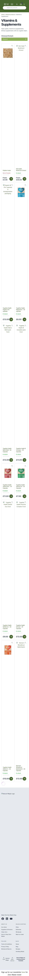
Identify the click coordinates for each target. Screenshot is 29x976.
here (23, 972)
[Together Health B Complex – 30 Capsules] (21, 325)
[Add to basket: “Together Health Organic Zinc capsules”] (11, 319)
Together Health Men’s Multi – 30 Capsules (7, 450)
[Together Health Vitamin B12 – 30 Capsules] (8, 466)
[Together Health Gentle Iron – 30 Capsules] (8, 502)
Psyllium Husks (7, 170)
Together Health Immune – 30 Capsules (20, 626)
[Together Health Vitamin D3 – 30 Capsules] (21, 466)
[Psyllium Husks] (8, 46)
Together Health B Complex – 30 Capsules (21, 450)
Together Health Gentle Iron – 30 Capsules (7, 626)
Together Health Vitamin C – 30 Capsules (7, 769)
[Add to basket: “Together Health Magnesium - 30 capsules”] (24, 319)
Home (2, 14)
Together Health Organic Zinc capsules (7, 309)
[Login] (16, 4)
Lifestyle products (10, 14)
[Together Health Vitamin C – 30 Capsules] (8, 643)
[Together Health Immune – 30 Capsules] (21, 502)
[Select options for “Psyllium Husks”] (11, 179)
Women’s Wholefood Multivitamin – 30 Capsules (20, 768)
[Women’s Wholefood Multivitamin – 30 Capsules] (21, 643)
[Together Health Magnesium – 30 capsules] (21, 185)
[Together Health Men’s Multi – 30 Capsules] (8, 325)
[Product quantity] (11, 460)
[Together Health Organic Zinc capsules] (8, 185)
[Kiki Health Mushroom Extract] (21, 46)
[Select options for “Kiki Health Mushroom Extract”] (24, 179)
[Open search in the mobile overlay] (14, 8)
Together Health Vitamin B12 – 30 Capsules (7, 486)
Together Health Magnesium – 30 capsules (20, 309)
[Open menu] (24, 4)
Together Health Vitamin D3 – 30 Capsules (20, 486)
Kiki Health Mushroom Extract (21, 169)
